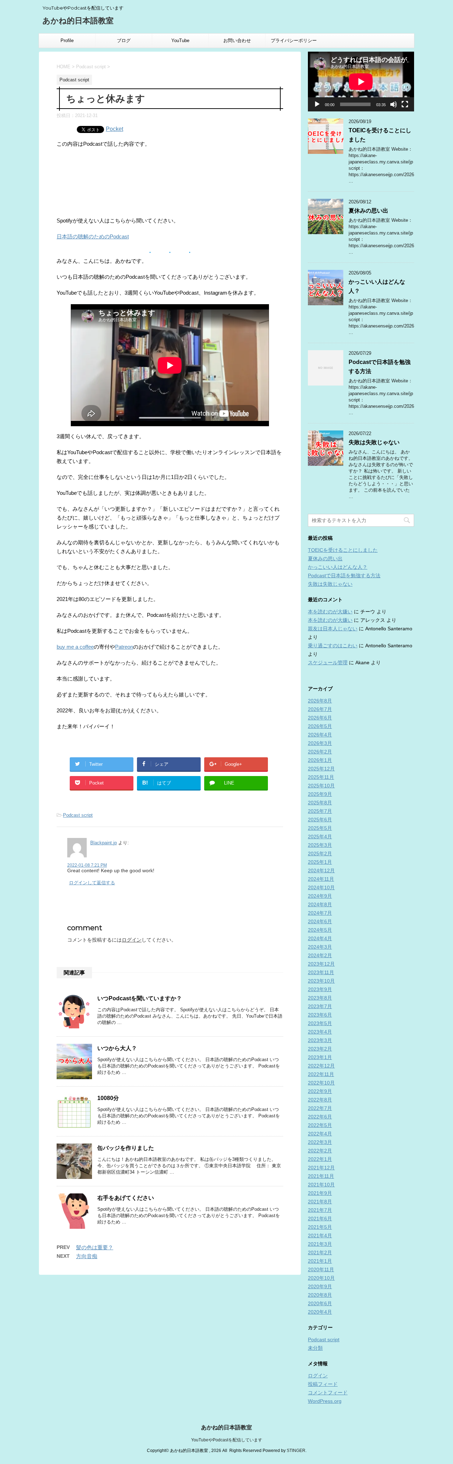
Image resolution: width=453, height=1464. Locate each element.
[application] (361, 81)
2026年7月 (320, 709)
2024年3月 (320, 947)
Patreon (124, 647)
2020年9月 (320, 1286)
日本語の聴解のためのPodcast (93, 236)
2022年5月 (320, 1125)
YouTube (180, 40)
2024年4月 (320, 938)
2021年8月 (320, 1201)
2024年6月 (320, 921)
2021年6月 (320, 1218)
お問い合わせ (237, 40)
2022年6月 (320, 1116)
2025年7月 (320, 811)
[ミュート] (393, 104)
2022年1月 (320, 1159)
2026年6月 (320, 718)
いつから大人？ (117, 1048)
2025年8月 (320, 802)
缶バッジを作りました (125, 1148)
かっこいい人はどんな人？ (337, 567)
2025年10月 (321, 785)
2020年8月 (320, 1295)
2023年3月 (320, 1040)
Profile (67, 40)
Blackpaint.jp (103, 842)
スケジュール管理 (328, 662)
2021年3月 (320, 1244)
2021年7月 (320, 1210)
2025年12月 (321, 768)
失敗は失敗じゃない (374, 442)
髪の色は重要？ (94, 1247)
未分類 (315, 1348)
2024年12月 (321, 870)
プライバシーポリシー (294, 40)
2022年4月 (320, 1133)
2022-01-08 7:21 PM (87, 865)
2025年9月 (320, 794)
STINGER (296, 1450)
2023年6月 (320, 1015)
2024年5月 (320, 930)
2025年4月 (320, 836)
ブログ (124, 40)
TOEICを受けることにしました (343, 550)
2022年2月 (320, 1150)
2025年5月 (320, 828)
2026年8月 (320, 701)
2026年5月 (320, 726)
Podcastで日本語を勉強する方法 (344, 575)
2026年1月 (320, 760)
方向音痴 (86, 1256)
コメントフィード (328, 1392)
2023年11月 (321, 972)
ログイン (132, 940)
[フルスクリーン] (404, 104)
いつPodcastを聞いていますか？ (139, 998)
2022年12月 (321, 1066)
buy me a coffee (75, 647)
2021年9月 (320, 1193)
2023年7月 (320, 1006)
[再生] (317, 104)
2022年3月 (320, 1142)
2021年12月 (321, 1167)
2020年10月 (321, 1278)
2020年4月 (320, 1312)
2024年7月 (320, 913)
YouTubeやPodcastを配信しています (226, 1439)
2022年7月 (320, 1108)
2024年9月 (320, 896)
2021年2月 (320, 1252)
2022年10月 (321, 1083)
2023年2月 (320, 1049)
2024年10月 (321, 887)
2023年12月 (321, 964)
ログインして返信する (92, 882)
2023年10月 (321, 981)
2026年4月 (320, 734)
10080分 (108, 1098)
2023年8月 (320, 998)
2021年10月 (321, 1184)
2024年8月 (320, 904)
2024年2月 (320, 955)
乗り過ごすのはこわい (332, 645)
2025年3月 (320, 845)
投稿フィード (323, 1384)
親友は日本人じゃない (332, 628)
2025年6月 (320, 819)
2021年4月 (320, 1235)
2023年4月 (320, 1032)
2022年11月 (321, 1074)
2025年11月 (321, 777)
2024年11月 (321, 879)
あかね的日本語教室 (78, 20)
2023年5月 (320, 1023)
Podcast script (78, 815)
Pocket (114, 129)
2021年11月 (321, 1176)
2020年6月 (320, 1303)
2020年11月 (321, 1269)
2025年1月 (320, 862)
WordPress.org (325, 1401)
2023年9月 (320, 989)
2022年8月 (320, 1100)
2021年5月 (320, 1227)
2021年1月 (320, 1261)
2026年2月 (320, 751)
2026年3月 (320, 743)
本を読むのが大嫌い (330, 611)
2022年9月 (320, 1091)
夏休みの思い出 (368, 211)
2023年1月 (320, 1057)
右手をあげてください (125, 1198)
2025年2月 (320, 853)
